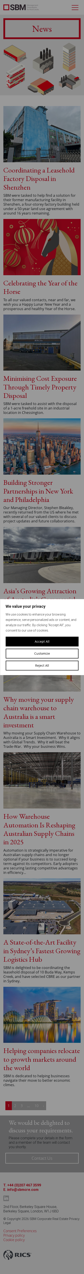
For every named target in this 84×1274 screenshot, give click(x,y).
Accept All (42, 641)
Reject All (42, 665)
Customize (42, 653)
